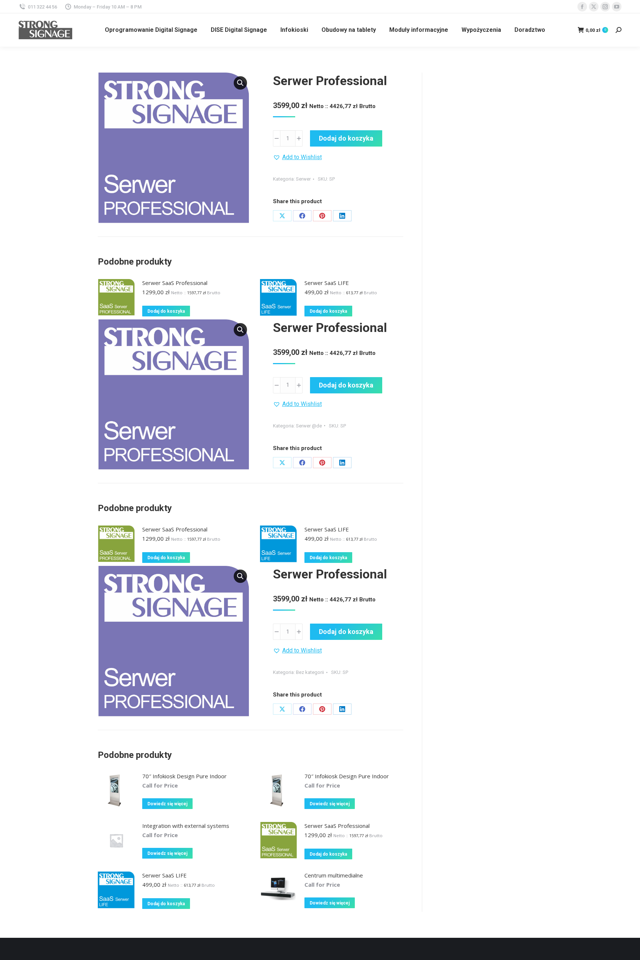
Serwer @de (309, 426)
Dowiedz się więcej (167, 803)
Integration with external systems (185, 825)
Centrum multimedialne (333, 875)
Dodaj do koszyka (346, 138)
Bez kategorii (310, 672)
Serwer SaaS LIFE (326, 282)
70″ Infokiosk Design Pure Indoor (184, 776)
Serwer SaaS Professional (174, 282)
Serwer (303, 179)
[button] (240, 83)
